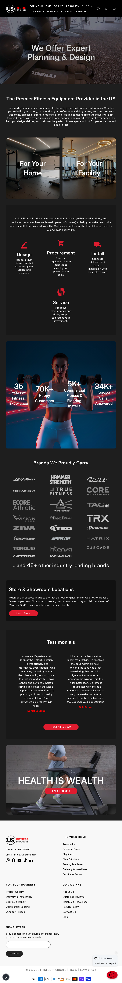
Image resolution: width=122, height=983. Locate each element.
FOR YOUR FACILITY (67, 6)
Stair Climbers (71, 859)
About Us (68, 891)
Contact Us (69, 911)
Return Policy (71, 906)
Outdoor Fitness (15, 911)
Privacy (72, 969)
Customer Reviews (74, 896)
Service (38, 11)
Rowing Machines (73, 864)
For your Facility (89, 168)
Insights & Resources (75, 901)
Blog (65, 916)
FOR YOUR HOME (41, 6)
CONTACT (82, 11)
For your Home (33, 168)
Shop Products (61, 790)
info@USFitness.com (25, 854)
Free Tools (55, 11)
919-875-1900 (22, 849)
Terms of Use (88, 969)
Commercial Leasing (18, 906)
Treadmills (69, 844)
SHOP (86, 6)
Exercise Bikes (71, 849)
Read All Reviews (61, 726)
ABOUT (69, 11)
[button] (112, 975)
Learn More (23, 613)
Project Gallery (15, 891)
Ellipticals (68, 854)
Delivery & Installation (75, 869)
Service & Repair (72, 874)
